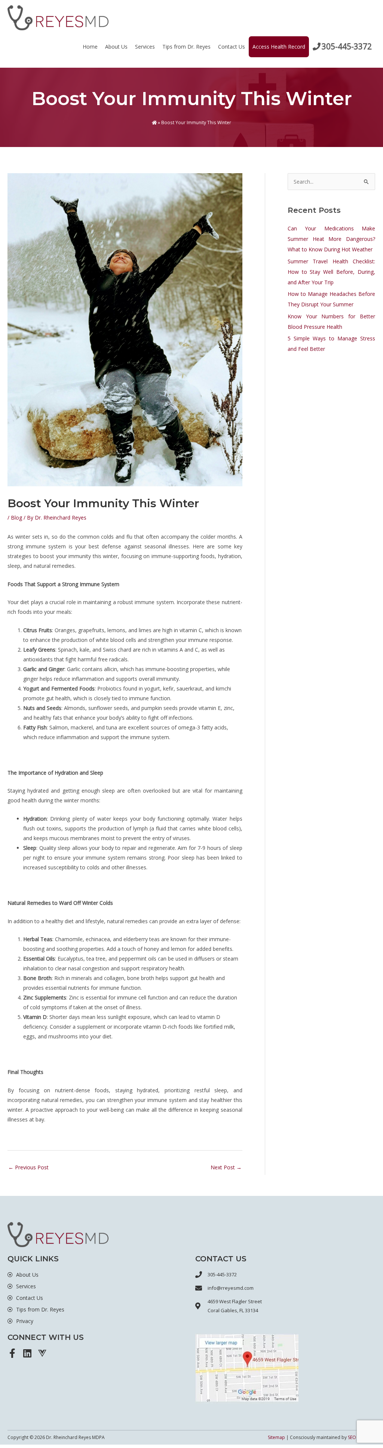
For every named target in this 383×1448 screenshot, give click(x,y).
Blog (16, 517)
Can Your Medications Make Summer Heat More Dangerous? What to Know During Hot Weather (331, 239)
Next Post (226, 1167)
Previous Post (28, 1167)
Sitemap (276, 1437)
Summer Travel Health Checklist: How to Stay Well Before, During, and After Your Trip (331, 272)
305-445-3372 (347, 46)
